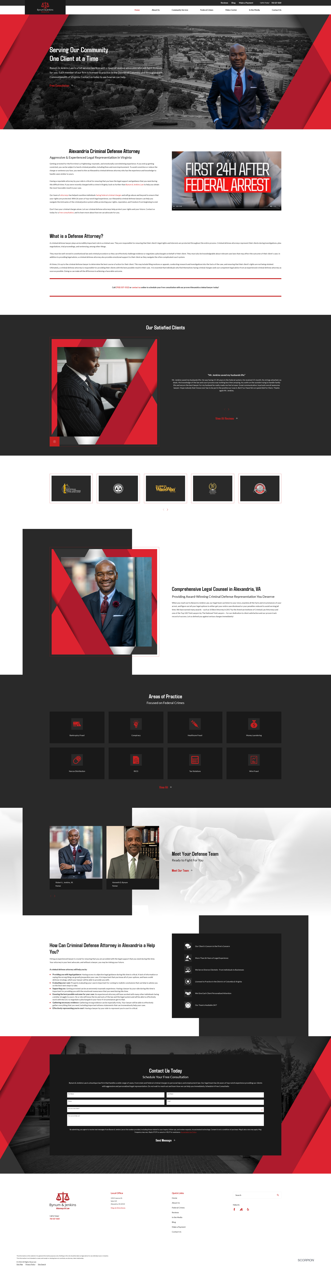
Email (169, 1101)
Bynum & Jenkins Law (135, 184)
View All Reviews (224, 418)
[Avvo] (241, 1209)
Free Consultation (59, 85)
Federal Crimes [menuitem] (206, 10)
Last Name (170, 1094)
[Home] (45, 7)
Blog (233, 3)
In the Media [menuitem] (254, 10)
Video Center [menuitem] (231, 10)
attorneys (64, 195)
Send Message (164, 1140)
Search (238, 1195)
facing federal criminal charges (108, 195)
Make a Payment (246, 3)
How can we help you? (74, 1116)
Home (174, 1198)
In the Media (177, 1217)
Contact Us (176, 1232)
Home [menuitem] (137, 10)
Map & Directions (118, 1208)
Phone (70, 1101)
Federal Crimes (178, 1207)
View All (163, 787)
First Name (71, 1094)
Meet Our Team (180, 870)
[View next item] (229, 409)
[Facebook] (234, 1209)
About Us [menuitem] (156, 10)
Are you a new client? (74, 1108)
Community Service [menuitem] (180, 10)
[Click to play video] (54, 441)
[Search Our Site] (278, 1195)
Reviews (224, 3)
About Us (176, 1203)
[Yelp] (248, 1209)
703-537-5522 (276, 3)
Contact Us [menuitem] (276, 10)
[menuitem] (20, 1264)
